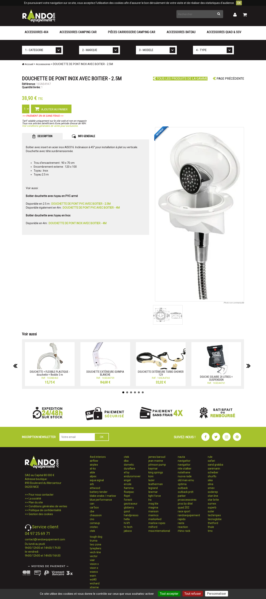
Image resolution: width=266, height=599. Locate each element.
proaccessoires (187, 499)
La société (35, 498)
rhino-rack (184, 530)
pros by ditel (185, 503)
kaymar (153, 468)
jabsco (128, 530)
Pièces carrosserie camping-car (131, 32)
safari (211, 460)
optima (182, 484)
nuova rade (185, 476)
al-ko (93, 468)
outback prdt (185, 491)
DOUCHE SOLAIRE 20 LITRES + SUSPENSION (216, 378)
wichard (95, 583)
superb (212, 507)
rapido (182, 519)
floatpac (129, 491)
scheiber (213, 472)
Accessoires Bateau (181, 32)
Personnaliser (216, 593)
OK (239, 2)
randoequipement (189, 515)
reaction (183, 527)
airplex (94, 464)
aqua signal (97, 480)
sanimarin (214, 468)
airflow (94, 460)
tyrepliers (95, 548)
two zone (95, 544)
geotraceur (130, 503)
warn (93, 575)
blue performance (101, 499)
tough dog (96, 536)
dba (126, 460)
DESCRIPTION (44, 136)
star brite (213, 499)
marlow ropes (156, 523)
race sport (184, 511)
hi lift (127, 523)
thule (211, 527)
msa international (159, 530)
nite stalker (184, 468)
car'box (94, 507)
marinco (153, 515)
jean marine (155, 460)
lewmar (153, 491)
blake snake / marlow (103, 495)
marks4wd (154, 519)
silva (210, 484)
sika (210, 480)
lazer (151, 480)
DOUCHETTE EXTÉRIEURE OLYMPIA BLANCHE (105, 373)
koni (150, 476)
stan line (213, 495)
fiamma (129, 488)
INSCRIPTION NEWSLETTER (39, 437)
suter (211, 511)
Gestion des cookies (41, 514)
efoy (126, 472)
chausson (96, 515)
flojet (127, 495)
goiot (127, 511)
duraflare (129, 468)
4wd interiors (98, 456)
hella (127, 519)
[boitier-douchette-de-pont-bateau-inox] (199, 214)
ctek (92, 530)
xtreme (94, 587)
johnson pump (157, 464)
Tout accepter (169, 593)
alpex (93, 476)
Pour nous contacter (41, 494)
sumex (212, 503)
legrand (153, 488)
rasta (181, 523)
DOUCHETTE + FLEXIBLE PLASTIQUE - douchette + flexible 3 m (50, 373)
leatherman (155, 484)
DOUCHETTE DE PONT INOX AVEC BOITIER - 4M (78, 223)
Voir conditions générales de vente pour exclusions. (50, 125)
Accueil (28, 64)
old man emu (186, 480)
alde (92, 472)
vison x (94, 567)
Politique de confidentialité (45, 510)
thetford (213, 523)
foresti (128, 499)
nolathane (184, 472)
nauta (181, 456)
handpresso (131, 515)
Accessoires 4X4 (36, 32)
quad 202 (183, 507)
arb (92, 484)
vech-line (95, 552)
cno (92, 519)
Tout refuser (192, 593)
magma (153, 507)
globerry (129, 507)
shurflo (212, 476)
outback (183, 488)
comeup (95, 523)
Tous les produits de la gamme (182, 78)
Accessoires (43, 64)
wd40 (93, 579)
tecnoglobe (215, 519)
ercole (127, 484)
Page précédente (230, 78)
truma (93, 540)
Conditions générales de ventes (48, 506)
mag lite (153, 503)
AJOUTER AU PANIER (54, 109)
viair (92, 560)
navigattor (184, 460)
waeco (94, 571)
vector (94, 556)
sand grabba (215, 464)
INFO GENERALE (86, 136)
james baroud (156, 456)
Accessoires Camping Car (78, 32)
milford (152, 527)
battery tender (98, 491)
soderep (213, 491)
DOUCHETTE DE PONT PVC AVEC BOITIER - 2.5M (81, 203)
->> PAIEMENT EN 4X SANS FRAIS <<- (43, 115)
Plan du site (36, 502)
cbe (92, 511)
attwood (95, 488)
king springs (155, 472)
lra (149, 499)
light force (154, 495)
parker (182, 495)
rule (210, 456)
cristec (94, 527)
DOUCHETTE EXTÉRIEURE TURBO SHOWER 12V (161, 373)
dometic (129, 464)
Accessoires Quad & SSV (224, 32)
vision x (94, 564)
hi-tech (128, 527)
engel (127, 480)
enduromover (132, 476)
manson (153, 511)
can (92, 503)
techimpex (214, 515)
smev (211, 488)
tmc (210, 530)
